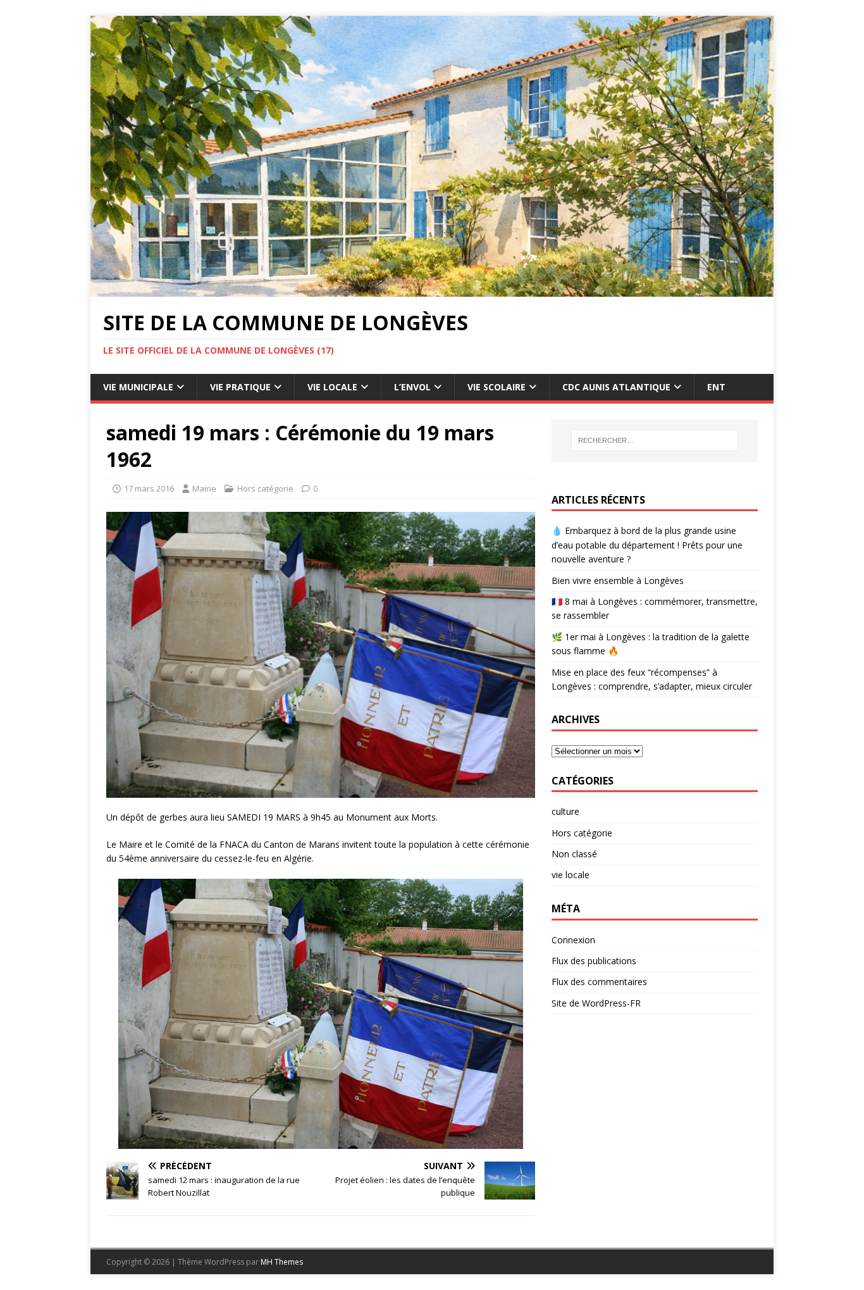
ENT (716, 387)
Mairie (204, 488)
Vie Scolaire (496, 387)
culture (565, 811)
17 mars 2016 (149, 488)
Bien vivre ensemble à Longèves (618, 580)
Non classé (574, 854)
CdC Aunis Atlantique (616, 387)
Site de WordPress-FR (596, 1003)
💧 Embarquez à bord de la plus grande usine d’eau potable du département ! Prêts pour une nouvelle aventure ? (647, 544)
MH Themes (282, 1261)
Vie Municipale (138, 387)
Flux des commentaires (599, 982)
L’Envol (412, 387)
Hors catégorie (265, 488)
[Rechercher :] (655, 440)
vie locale (570, 875)
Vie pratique (240, 387)
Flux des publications (594, 961)
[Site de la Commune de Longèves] (432, 289)
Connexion (573, 940)
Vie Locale (332, 387)
